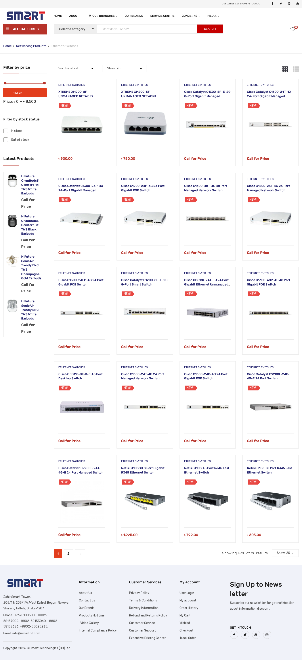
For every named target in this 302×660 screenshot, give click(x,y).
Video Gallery (89, 623)
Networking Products (31, 46)
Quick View (81, 140)
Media (212, 15)
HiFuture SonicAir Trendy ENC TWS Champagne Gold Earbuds (31, 267)
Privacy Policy (139, 593)
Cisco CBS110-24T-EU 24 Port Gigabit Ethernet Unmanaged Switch (206, 284)
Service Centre (162, 15)
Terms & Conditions (143, 600)
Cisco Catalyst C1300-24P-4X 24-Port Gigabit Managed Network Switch (80, 190)
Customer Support (142, 630)
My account (188, 600)
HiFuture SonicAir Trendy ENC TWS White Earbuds (30, 309)
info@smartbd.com (26, 633)
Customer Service (142, 623)
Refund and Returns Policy (148, 615)
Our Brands (134, 15)
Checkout (186, 630)
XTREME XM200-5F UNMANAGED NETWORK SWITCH (138, 96)
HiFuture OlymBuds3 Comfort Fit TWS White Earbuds (30, 184)
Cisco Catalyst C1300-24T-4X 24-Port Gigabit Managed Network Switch (269, 96)
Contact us (87, 600)
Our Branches (103, 15)
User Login (187, 593)
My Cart (185, 615)
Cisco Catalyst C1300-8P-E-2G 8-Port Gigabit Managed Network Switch (207, 96)
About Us (85, 593)
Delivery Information (144, 608)
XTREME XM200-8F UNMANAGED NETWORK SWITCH (76, 96)
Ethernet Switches (71, 84)
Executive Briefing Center (147, 638)
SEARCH (210, 28)
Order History (189, 608)
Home (58, 15)
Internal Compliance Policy (98, 630)
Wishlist (185, 623)
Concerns (190, 15)
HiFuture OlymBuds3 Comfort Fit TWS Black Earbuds (30, 225)
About (74, 15)
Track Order (188, 638)
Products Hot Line (92, 615)
